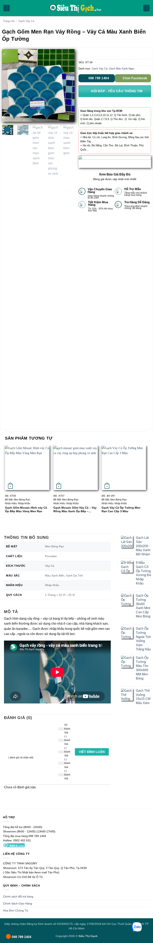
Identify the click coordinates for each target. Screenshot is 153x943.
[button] (6, 8)
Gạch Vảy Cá (26, 21)
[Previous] (8, 85)
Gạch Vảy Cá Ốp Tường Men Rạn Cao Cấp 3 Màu (121, 509)
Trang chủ (9, 21)
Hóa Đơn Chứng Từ (15, 910)
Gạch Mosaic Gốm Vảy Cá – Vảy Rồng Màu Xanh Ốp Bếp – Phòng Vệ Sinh (75, 509)
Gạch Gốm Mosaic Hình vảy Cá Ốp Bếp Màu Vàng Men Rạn (26, 509)
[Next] (68, 85)
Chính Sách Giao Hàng (17, 903)
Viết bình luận (92, 752)
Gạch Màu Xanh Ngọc (121, 68)
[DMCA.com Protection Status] (14, 844)
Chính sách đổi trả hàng (18, 896)
